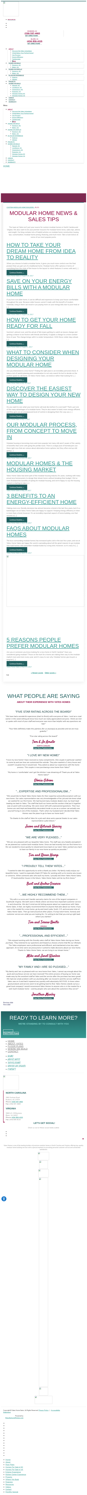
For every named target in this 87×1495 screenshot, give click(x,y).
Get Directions (31, 36)
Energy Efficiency (17, 57)
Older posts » (50, 673)
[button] (43, 105)
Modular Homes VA (18, 96)
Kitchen (14, 79)
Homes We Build (15, 63)
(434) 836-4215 (34, 41)
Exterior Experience (13, 1435)
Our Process (16, 55)
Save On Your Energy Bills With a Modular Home (39, 287)
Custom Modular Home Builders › (21, 207)
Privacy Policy (44, 1410)
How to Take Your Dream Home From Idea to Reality (41, 251)
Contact (12, 100)
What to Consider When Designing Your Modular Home (43, 358)
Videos (11, 98)
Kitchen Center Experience (15, 1438)
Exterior (14, 77)
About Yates (15, 1043)
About (11, 49)
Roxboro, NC (16, 65)
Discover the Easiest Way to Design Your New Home (43, 394)
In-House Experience (16, 75)
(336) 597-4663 (32, 33)
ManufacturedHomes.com (14, 1418)
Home (6, 166)
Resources (9, 1448)
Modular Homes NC (18, 94)
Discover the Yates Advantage (22, 51)
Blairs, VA (15, 67)
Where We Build (15, 83)
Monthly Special (11, 1455)
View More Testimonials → (43, 748)
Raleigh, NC (16, 85)
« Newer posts (37, 673)
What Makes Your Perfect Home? (23, 53)
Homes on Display (15, 69)
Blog (14, 61)
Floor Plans (15, 1046)
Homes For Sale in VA (14, 1433)
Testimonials (16, 59)
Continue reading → (17, 272)
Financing (9, 1445)
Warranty (12, 102)
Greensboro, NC (17, 89)
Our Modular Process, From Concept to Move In (42, 431)
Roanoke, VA (16, 91)
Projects (12, 81)
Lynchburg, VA (17, 87)
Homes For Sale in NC (14, 1430)
